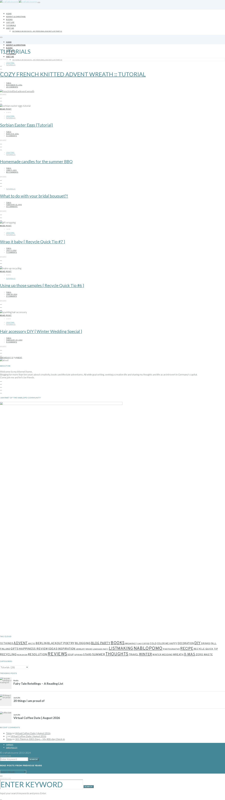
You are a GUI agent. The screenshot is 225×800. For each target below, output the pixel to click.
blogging (83, 643)
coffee (146, 643)
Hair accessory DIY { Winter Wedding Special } (41, 331)
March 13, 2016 (12, 134)
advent (20, 643)
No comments (12, 172)
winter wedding (162, 654)
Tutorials (11, 25)
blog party (100, 643)
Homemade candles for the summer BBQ (36, 161)
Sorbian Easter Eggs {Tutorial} (26, 125)
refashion (22, 655)
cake (139, 644)
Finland (5, 649)
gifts (14, 649)
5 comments (11, 342)
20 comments (12, 87)
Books (9, 19)
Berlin (41, 643)
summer (98, 654)
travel (134, 654)
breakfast (131, 643)
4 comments (11, 136)
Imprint (9, 745)
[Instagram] (1, 65)
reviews (57, 654)
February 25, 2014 (14, 340)
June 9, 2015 (11, 170)
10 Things (6, 643)
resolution (37, 654)
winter (145, 654)
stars (87, 654)
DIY (197, 643)
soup (71, 654)
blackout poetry (61, 643)
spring (78, 655)
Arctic (31, 643)
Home (8, 14)
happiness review (33, 649)
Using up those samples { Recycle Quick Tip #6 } (42, 285)
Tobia (8, 83)
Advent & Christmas (16, 17)
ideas (52, 649)
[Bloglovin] (1, 391)
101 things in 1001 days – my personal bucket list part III (37, 31)
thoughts (116, 654)
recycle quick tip (206, 649)
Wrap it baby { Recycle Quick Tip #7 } (32, 241)
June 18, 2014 (11, 294)
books (118, 643)
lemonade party (100, 649)
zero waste (204, 654)
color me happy (167, 643)
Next (19, 357)
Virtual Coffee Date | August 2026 (32, 733)
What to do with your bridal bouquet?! (34, 195)
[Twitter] (1, 389)
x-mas (189, 654)
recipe (186, 648)
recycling (8, 655)
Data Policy (11, 748)
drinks (205, 643)
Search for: (5, 756)
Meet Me (10, 28)
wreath (178, 654)
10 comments (12, 207)
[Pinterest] (1, 67)
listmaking (121, 648)
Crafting (10, 63)
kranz (89, 649)
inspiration (66, 649)
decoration (186, 643)
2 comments (11, 296)
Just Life (10, 22)
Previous (5, 357)
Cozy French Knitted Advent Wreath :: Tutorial (73, 74)
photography (171, 649)
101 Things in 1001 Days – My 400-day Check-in (40, 739)
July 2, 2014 (11, 251)
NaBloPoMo (148, 648)
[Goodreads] (1, 386)
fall (214, 643)
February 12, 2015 (14, 205)
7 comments (11, 253)
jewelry (80, 649)
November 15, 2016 (14, 85)
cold (153, 643)
